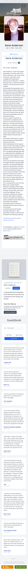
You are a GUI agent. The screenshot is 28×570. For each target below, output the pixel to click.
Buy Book (16, 288)
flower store (6, 231)
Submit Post (14, 338)
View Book (7, 288)
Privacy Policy (10, 563)
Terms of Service (18, 563)
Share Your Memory (10, 312)
